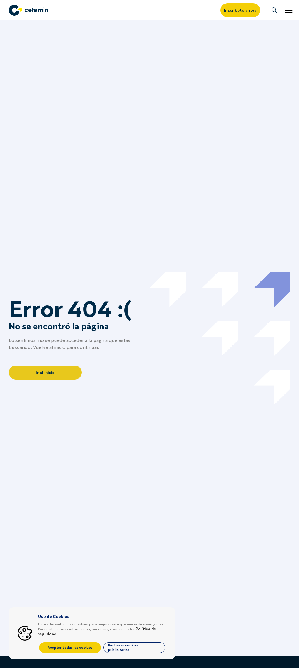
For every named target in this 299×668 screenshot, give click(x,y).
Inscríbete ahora (240, 10)
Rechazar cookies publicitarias (123, 647)
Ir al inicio (45, 372)
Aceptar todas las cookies (70, 647)
